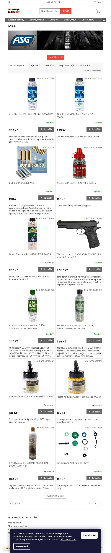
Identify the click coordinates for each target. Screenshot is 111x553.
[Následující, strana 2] (95, 503)
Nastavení (22, 546)
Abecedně (85, 65)
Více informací (68, 539)
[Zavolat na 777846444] (12, 2)
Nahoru (16, 503)
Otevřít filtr (55, 57)
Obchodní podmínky (17, 526)
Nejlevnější (35, 65)
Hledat (66, 11)
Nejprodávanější (66, 65)
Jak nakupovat (53, 2)
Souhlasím (89, 535)
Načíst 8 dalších (55, 496)
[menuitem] (16, 20)
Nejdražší (49, 65)
